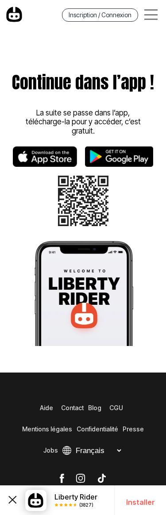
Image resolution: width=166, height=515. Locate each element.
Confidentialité (97, 429)
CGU (116, 407)
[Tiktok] (102, 478)
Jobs (50, 450)
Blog (94, 407)
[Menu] (151, 15)
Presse (133, 429)
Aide (46, 407)
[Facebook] (61, 478)
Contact (72, 407)
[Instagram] (80, 478)
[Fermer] (12, 500)
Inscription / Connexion (100, 15)
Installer (140, 502)
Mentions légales (47, 429)
